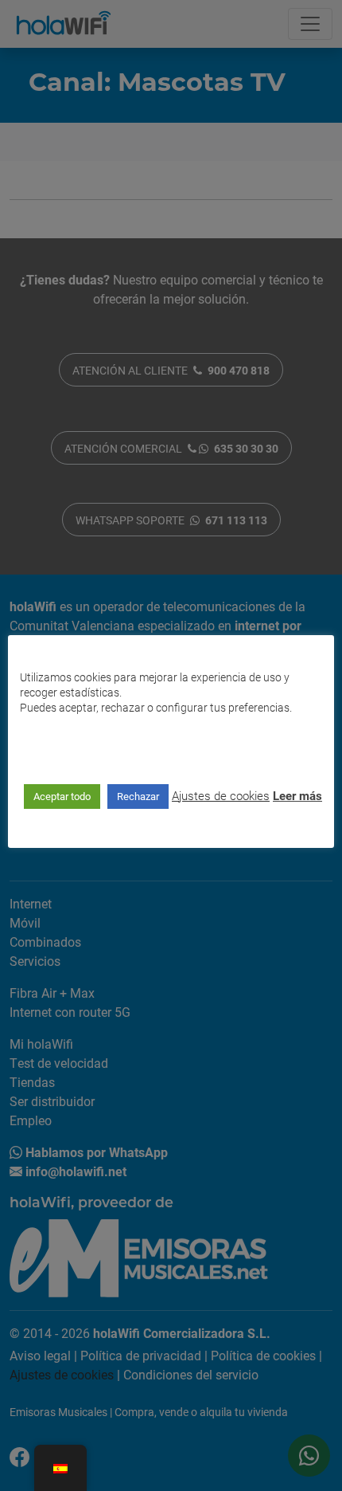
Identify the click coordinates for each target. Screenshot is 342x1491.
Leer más (297, 795)
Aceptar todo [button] (62, 796)
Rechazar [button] (138, 796)
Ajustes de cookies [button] (221, 795)
